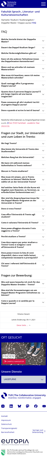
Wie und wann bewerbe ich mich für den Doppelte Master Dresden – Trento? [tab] (20, 283)
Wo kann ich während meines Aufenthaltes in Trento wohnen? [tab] (16, 164)
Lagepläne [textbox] (10, 379)
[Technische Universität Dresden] (8, 4)
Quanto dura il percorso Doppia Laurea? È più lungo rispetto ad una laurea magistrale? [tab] (21, 94)
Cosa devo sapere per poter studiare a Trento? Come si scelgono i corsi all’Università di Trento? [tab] (19, 245)
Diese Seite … (22, 325)
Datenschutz (6, 424)
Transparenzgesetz (9, 428)
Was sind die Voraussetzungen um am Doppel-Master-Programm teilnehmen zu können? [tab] (20, 293)
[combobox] (23, 379)
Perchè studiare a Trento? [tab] (13, 237)
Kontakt (4, 416)
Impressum (6, 420)
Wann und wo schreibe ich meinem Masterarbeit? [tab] (18, 68)
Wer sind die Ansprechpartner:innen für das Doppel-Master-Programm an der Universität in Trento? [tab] (20, 200)
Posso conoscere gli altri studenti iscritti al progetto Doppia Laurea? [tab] (20, 104)
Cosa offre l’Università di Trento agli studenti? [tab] (18, 216)
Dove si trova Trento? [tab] (11, 209)
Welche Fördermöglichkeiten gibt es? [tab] (18, 53)
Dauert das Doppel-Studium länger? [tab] (18, 48)
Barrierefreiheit (7, 432)
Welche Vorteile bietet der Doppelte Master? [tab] (18, 41)
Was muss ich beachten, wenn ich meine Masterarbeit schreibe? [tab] (20, 77)
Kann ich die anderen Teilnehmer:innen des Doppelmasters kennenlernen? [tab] (20, 60)
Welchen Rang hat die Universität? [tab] (17, 157)
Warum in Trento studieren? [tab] (14, 171)
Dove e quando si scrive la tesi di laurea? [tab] (20, 111)
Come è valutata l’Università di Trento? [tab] (19, 223)
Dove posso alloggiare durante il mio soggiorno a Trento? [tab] (18, 230)
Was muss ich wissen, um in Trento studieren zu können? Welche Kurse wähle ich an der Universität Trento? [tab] (18, 179)
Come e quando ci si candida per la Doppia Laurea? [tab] (17, 302)
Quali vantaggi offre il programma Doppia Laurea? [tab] (17, 85)
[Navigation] (43, 4)
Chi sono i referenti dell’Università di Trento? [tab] (18, 265)
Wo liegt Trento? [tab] (9, 143)
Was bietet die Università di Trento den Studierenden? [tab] (20, 150)
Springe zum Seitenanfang (37, 431)
